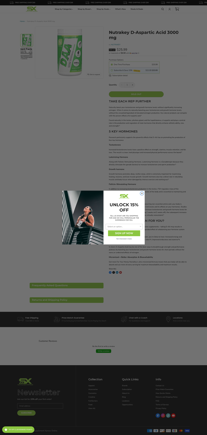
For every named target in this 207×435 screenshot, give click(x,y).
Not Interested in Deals (124, 239)
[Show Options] (140, 226)
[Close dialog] (142, 193)
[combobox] (123, 226)
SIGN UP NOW (124, 233)
